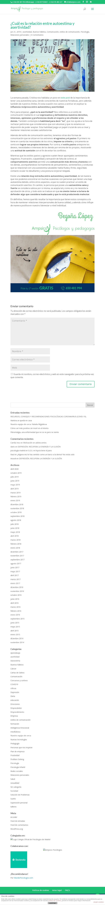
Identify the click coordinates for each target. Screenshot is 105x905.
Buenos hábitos (39, 32)
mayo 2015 (15, 626)
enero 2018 (15, 548)
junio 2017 (14, 567)
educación (14, 700)
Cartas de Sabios (17, 672)
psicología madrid (17, 450)
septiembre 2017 (17, 559)
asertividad (27, 32)
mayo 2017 (15, 571)
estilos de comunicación (70, 32)
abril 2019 (14, 488)
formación (14, 724)
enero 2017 (15, 583)
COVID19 (14, 684)
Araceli (13, 458)
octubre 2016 (16, 595)
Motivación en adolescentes (34, 442)
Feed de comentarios (19, 825)
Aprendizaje (15, 653)
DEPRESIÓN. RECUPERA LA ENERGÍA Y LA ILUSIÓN (39, 446)
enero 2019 (15, 500)
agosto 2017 (15, 563)
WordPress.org (16, 829)
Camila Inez (15, 442)
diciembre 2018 (16, 504)
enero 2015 (15, 634)
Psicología (85, 32)
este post (65, 97)
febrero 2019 (15, 496)
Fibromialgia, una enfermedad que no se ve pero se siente (34, 432)
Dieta (12, 696)
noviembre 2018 (17, 508)
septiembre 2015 (17, 618)
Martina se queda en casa (21, 420)
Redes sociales (16, 771)
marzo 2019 (15, 492)
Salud (12, 779)
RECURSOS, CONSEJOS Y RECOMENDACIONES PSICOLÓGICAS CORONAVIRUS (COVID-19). (48, 416)
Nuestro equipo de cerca (20, 735)
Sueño (13, 798)
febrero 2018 (15, 544)
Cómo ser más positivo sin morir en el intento (29, 428)
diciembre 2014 (16, 638)
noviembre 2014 (17, 642)
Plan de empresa (17, 751)
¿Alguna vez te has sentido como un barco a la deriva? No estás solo (45, 454)
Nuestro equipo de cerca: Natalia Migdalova (28, 424)
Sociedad (14, 791)
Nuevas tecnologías (18, 739)
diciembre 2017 (16, 552)
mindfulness (15, 732)
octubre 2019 (16, 473)
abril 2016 (14, 603)
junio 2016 (14, 599)
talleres (13, 806)
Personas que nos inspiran (21, 747)
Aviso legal (57, 890)
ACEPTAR (52, 903)
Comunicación (53, 32)
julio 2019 (14, 477)
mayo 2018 (15, 532)
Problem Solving (17, 759)
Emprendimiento (17, 712)
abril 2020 (14, 469)
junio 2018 (14, 528)
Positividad (14, 755)
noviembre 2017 (17, 555)
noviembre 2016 (17, 591)
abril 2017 (14, 575)
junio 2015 (14, 622)
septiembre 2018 (17, 516)
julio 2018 (14, 524)
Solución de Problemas (20, 795)
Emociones (15, 704)
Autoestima (15, 660)
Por (21, 878)
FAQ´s (67, 890)
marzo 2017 (15, 579)
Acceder (13, 817)
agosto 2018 (15, 520)
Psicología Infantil (17, 767)
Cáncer (13, 668)
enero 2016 (15, 615)
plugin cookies (99, 902)
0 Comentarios (37, 35)
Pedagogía (14, 743)
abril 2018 (14, 536)
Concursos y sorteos (19, 680)
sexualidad (14, 783)
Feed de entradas (17, 821)
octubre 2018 (16, 512)
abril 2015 (14, 630)
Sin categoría (15, 787)
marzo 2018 (15, 540)
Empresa (14, 716)
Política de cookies (40, 890)
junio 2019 (14, 481)
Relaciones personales (19, 35)
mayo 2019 (15, 484)
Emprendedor (16, 708)
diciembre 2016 (16, 587)
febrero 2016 (15, 611)
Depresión (14, 692)
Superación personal (18, 802)
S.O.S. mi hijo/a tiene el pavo (40, 450)
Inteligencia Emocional (19, 728)
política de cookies (54, 901)
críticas (13, 688)
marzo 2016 (15, 607)
